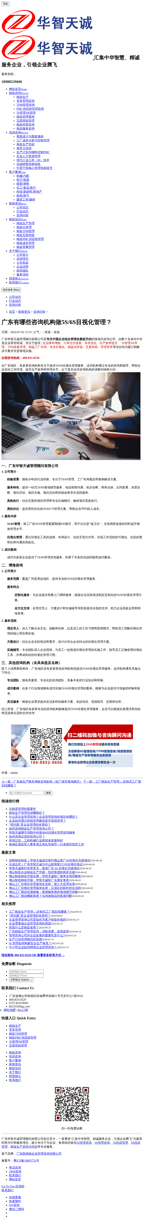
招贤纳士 (18, 278)
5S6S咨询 (15, 1171)
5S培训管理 (120, 1142)
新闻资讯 (17, 203)
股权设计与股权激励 (30, 136)
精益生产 (22, 97)
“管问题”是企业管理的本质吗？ (30, 824)
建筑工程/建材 (25, 199)
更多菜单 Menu (11, 289)
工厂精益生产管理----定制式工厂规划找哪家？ (39, 911)
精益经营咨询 (25, 124)
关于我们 (18, 250)
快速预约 (15, 1201)
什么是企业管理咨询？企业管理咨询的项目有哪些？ (43, 816)
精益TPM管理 (25, 231)
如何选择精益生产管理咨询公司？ (31, 828)
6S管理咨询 (102, 1142)
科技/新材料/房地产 (29, 191)
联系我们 (19, 282)
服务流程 (22, 274)
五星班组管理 (25, 120)
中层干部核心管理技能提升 (34, 168)
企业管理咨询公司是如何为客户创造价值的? (38, 919)
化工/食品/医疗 (26, 187)
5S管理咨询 (84, 1142)
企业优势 (22, 266)
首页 (12, 311)
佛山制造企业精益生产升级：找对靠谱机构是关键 (42, 872)
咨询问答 (22, 215)
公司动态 (22, 207)
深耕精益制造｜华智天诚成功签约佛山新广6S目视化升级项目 (49, 860)
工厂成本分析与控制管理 (33, 140)
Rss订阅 (23, 1010)
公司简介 (22, 254)
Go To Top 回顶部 (13, 1186)
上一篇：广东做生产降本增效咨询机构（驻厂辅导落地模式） (42, 781)
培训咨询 (18, 132)
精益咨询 (18, 93)
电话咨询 (15, 1167)
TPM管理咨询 (25, 104)
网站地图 (9, 1010)
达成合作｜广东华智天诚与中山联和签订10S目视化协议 (46, 864)
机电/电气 (22, 195)
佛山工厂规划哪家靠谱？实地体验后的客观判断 (40, 895)
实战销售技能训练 (28, 164)
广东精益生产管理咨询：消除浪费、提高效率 (39, 931)
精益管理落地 (25, 116)
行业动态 (22, 211)
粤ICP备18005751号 (26, 1160)
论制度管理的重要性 (22, 808)
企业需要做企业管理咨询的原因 (30, 923)
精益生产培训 (25, 144)
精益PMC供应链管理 (30, 239)
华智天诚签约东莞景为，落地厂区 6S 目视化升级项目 (44, 868)
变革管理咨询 (25, 100)
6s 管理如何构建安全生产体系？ (30, 943)
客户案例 (17, 172)
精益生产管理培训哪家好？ (27, 812)
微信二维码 (16, 1209)
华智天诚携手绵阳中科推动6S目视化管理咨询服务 (42, 832)
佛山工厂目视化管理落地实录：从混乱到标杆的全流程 (45, 888)
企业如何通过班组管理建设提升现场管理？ (37, 820)
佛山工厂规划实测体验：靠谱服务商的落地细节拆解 (43, 892)
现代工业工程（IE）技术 (32, 160)
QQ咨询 (14, 1205)
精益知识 (18, 219)
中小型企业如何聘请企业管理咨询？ (33, 947)
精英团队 (22, 270)
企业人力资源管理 (28, 156)
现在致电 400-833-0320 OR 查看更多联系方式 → (33, 955)
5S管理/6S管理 (26, 112)
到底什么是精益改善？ (24, 927)
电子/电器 (22, 179)
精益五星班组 (25, 235)
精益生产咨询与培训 (24, 1146)
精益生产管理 (25, 223)
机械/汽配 (22, 175)
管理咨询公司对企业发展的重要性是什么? (36, 935)
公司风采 (22, 262)
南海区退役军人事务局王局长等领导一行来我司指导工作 (46, 844)
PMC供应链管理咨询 (30, 108)
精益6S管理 (24, 227)
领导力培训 (24, 148)
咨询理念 (22, 258)
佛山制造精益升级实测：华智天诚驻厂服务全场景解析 (45, 876)
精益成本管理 (25, 243)
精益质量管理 (25, 247)
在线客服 (15, 1197)
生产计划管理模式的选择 (25, 939)
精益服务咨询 (25, 128)
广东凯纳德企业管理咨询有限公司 (39, 1153)
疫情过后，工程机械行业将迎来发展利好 (36, 840)
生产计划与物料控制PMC (33, 152)
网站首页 (18, 89)
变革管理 (15, 1029)
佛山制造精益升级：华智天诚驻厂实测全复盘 (39, 880)
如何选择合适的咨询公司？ (27, 836)
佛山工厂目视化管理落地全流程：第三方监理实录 (42, 884)
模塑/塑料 (22, 183)
